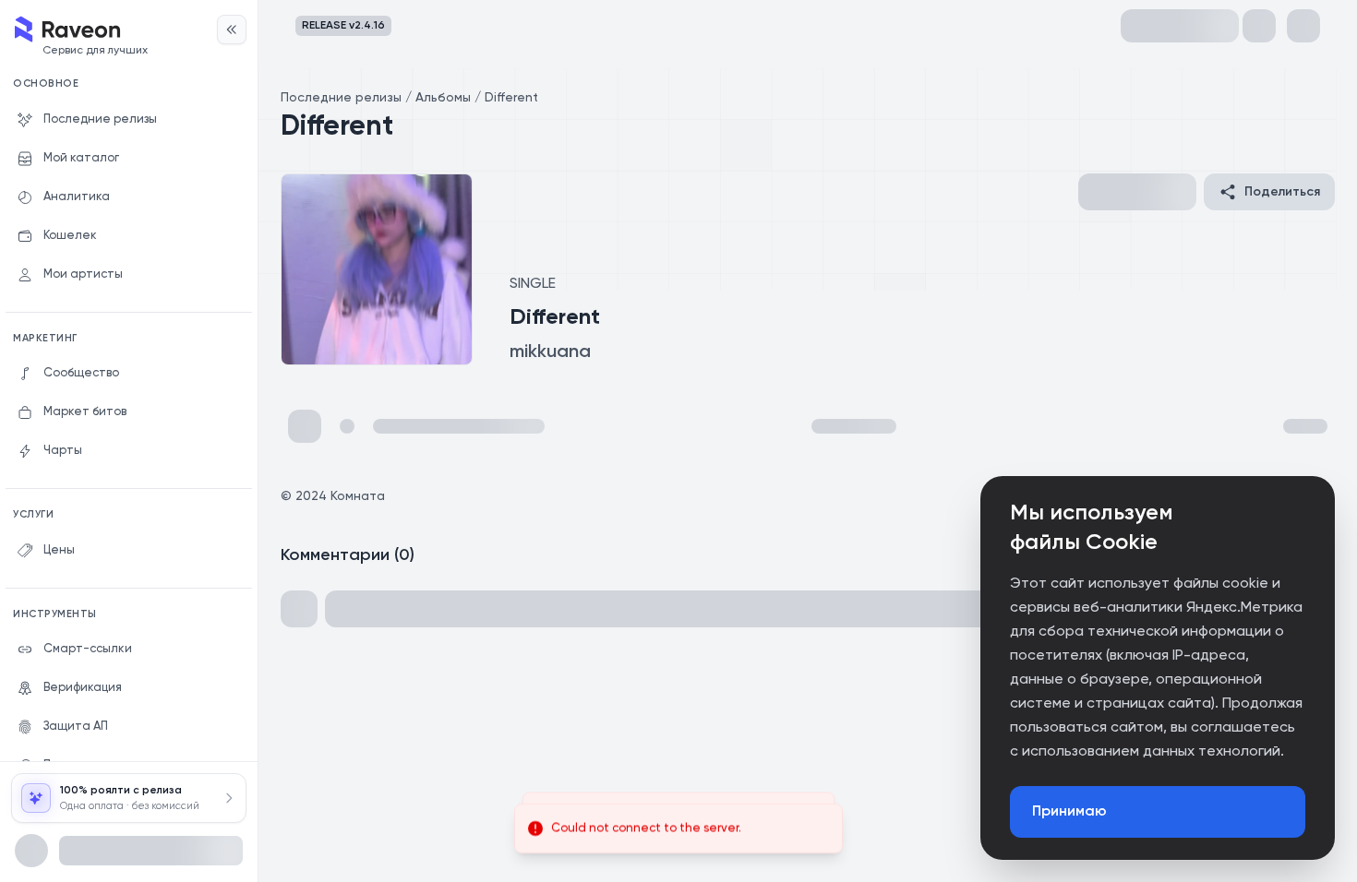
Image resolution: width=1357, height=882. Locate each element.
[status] (678, 828)
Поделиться (1282, 191)
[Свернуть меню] (231, 29)
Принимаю (1069, 812)
